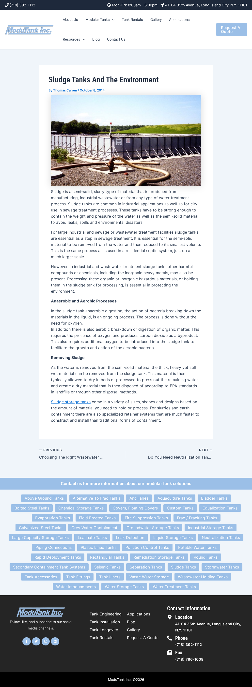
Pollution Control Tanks (147, 547)
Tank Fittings (78, 576)
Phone (181, 638)
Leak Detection (130, 537)
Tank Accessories (41, 576)
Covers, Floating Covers (135, 508)
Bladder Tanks (214, 498)
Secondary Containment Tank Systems (49, 567)
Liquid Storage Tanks (173, 537)
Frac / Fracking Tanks (197, 517)
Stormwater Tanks (222, 567)
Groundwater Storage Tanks (152, 527)
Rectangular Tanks (107, 557)
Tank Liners (109, 576)
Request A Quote (142, 637)
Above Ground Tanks (44, 498)
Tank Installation (105, 621)
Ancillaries (138, 498)
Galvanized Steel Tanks (40, 527)
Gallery (156, 19)
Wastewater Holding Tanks (203, 576)
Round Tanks (206, 557)
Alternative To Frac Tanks (96, 498)
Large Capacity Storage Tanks (40, 537)
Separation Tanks (146, 567)
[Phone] (169, 638)
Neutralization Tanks (221, 537)
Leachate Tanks (92, 537)
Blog (96, 39)
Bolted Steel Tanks (32, 508)
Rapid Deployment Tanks (57, 557)
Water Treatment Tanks (174, 586)
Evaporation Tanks (52, 517)
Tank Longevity (104, 629)
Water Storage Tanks (124, 586)
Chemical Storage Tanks (81, 508)
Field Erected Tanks (97, 517)
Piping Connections (53, 547)
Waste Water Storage (149, 576)
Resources (71, 39)
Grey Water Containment (94, 527)
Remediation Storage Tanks (159, 557)
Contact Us (116, 39)
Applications (179, 19)
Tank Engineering (106, 614)
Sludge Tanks (183, 567)
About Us (70, 19)
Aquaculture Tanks (175, 498)
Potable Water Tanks (197, 547)
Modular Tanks (97, 19)
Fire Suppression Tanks (146, 517)
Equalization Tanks (220, 508)
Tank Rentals (132, 19)
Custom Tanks (180, 508)
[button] (112, 20)
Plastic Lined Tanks (98, 547)
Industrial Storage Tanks (210, 527)
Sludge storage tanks (71, 401)
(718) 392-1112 (22, 5)
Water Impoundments (76, 586)
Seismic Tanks (107, 567)
